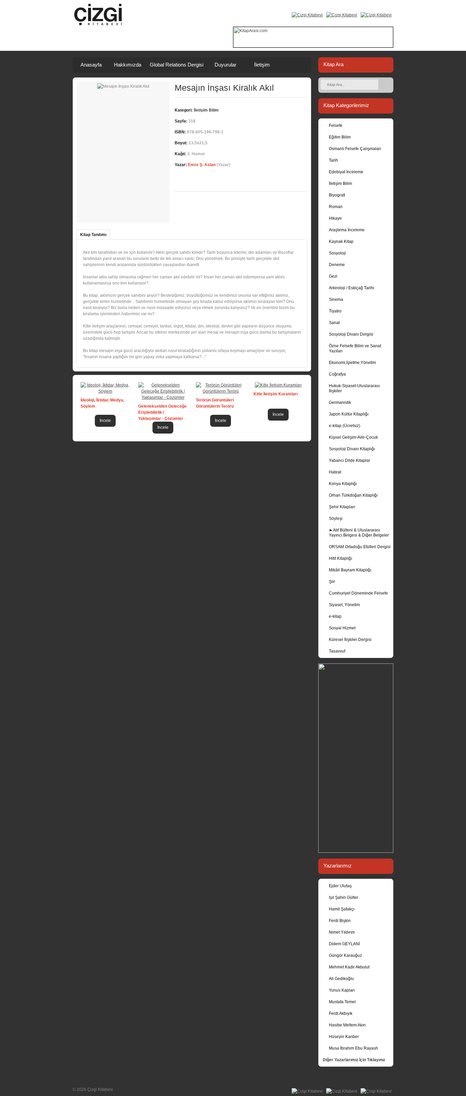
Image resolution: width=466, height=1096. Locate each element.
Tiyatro (335, 311)
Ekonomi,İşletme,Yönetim (352, 362)
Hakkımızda (127, 65)
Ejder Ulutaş (340, 885)
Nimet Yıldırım (342, 932)
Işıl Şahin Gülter (343, 897)
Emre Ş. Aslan (202, 164)
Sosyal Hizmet (342, 628)
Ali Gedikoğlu (341, 978)
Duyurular (225, 65)
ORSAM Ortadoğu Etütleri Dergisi (360, 546)
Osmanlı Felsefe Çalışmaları (355, 148)
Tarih (333, 160)
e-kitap (335, 616)
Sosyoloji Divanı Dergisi (351, 334)
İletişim (262, 65)
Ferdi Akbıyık (340, 1013)
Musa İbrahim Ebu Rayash (353, 1048)
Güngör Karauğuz (345, 955)
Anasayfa (91, 65)
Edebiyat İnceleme (346, 172)
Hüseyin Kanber (344, 1036)
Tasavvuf (337, 651)
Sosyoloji (337, 253)
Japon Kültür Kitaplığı (348, 414)
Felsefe (336, 125)
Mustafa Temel (342, 1001)
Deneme (337, 264)
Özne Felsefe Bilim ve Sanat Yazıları (355, 348)
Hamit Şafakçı (341, 909)
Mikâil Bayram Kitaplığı (350, 570)
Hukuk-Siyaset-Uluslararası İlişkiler (354, 388)
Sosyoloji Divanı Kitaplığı (352, 449)
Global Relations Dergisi (176, 65)
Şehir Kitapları (342, 507)
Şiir (332, 581)
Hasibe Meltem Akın (347, 1025)
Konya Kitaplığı (343, 483)
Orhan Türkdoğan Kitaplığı (353, 495)
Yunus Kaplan (342, 990)
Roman (336, 206)
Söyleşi (336, 518)
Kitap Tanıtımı (93, 234)
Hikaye (335, 218)
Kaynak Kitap (341, 241)
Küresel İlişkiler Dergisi (350, 639)
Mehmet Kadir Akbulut (349, 967)
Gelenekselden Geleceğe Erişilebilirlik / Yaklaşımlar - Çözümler (162, 412)
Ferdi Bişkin (340, 920)
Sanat (334, 322)
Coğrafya (337, 374)
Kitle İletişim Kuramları (275, 394)
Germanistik (340, 402)
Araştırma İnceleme (347, 230)
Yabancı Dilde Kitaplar (349, 460)
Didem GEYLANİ (344, 943)
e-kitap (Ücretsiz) (344, 425)
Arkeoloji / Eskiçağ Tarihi (351, 288)
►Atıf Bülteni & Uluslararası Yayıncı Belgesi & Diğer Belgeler (359, 533)
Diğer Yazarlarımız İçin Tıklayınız (354, 1059)
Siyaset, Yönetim (344, 604)
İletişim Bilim (340, 183)
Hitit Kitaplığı (340, 558)
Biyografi (337, 195)
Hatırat (335, 472)
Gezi (333, 276)
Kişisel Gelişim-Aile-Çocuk (353, 437)
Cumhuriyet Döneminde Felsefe (358, 593)
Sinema (336, 299)
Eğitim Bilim (340, 137)
